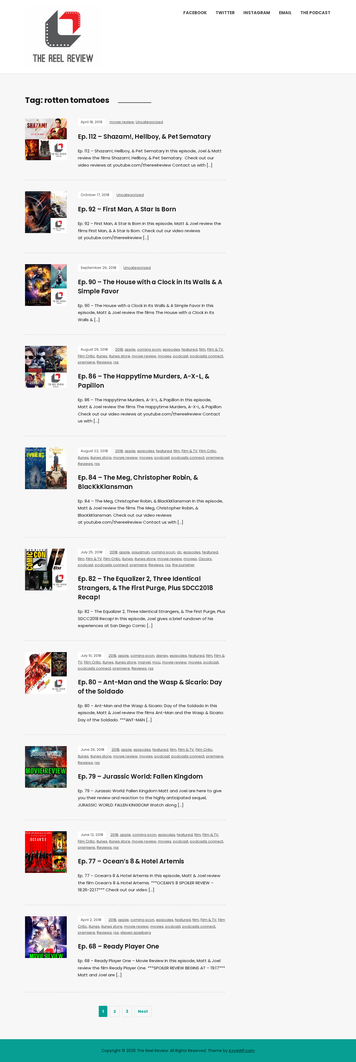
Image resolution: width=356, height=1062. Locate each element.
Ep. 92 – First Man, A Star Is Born (127, 209)
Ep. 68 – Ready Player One (118, 946)
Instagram (256, 13)
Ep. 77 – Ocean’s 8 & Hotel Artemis (131, 861)
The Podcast (315, 13)
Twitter (225, 13)
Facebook (195, 13)
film (202, 349)
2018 (119, 349)
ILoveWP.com (242, 1050)
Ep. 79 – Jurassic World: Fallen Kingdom (140, 776)
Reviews (104, 362)
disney (162, 655)
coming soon (149, 349)
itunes (102, 356)
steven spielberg (135, 932)
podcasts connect (206, 356)
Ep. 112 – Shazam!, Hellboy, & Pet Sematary (144, 136)
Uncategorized (149, 122)
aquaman (141, 552)
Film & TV (215, 349)
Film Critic (86, 356)
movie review (122, 122)
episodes (171, 349)
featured (189, 349)
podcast (180, 356)
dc (179, 552)
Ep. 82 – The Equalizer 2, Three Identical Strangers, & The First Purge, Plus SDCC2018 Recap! (145, 588)
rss (116, 362)
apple (130, 349)
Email (285, 13)
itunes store (119, 356)
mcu (156, 662)
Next (143, 1011)
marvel (144, 662)
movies (164, 356)
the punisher (183, 565)
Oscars (205, 558)
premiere (86, 362)
